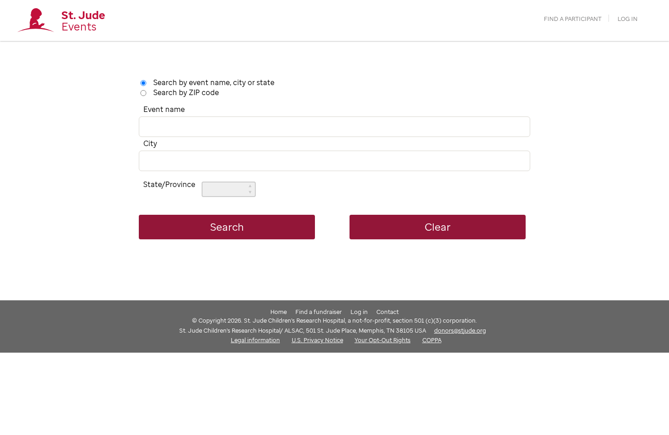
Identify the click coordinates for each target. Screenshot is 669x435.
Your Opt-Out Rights (383, 340)
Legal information (255, 340)
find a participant (573, 19)
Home (278, 312)
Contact (387, 312)
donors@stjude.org (460, 330)
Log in (628, 19)
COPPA (431, 340)
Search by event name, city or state (213, 82)
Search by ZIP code (186, 92)
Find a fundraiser (318, 312)
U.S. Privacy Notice (317, 340)
